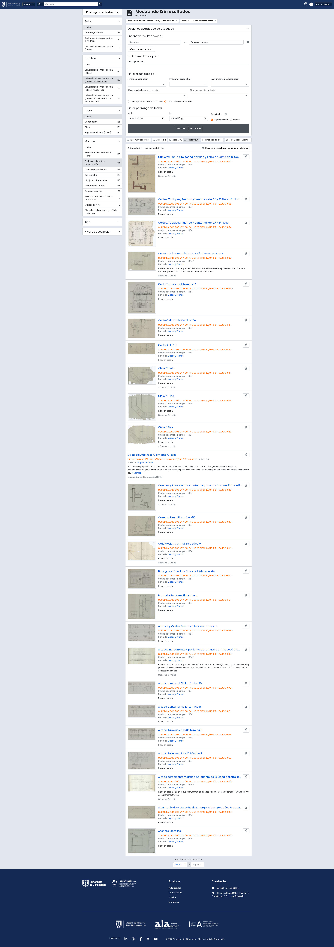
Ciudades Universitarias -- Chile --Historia (102, 212)
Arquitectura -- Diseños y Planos (102, 154)
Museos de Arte (102, 205)
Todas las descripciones (179, 101)
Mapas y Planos (175, 167)
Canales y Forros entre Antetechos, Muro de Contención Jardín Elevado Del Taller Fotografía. (200, 485)
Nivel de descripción (98, 232)
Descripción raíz (136, 61)
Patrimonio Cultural (102, 186)
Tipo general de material (202, 90)
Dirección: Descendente (237, 140)
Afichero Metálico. (169, 830)
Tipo (87, 222)
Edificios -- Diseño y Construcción (102, 163)
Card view (177, 140)
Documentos (175, 892)
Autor (88, 21)
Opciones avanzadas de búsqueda (151, 29)
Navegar (28, 4)
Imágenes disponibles (180, 78)
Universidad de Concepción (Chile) (102, 48)
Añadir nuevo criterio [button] (140, 49)
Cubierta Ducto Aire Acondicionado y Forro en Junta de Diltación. (200, 157)
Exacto (236, 119)
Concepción (102, 122)
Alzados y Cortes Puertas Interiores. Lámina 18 (188, 626)
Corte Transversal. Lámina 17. (177, 284)
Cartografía (102, 176)
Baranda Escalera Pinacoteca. (178, 595)
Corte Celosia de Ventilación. (177, 320)
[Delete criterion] (248, 42)
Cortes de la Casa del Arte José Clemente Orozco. (191, 253)
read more (136, 473)
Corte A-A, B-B (167, 345)
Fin (170, 113)
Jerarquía (161, 140)
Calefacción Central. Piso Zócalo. (179, 543)
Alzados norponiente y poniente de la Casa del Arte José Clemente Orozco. (200, 649)
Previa (178, 864)
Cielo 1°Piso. (165, 427)
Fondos (172, 897)
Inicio (130, 113)
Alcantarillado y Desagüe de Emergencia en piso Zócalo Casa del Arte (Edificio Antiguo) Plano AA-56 (200, 807)
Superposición (221, 119)
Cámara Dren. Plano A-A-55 (176, 517)
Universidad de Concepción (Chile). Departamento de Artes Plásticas (102, 98)
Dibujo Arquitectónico (102, 181)
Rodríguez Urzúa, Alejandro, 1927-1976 (102, 40)
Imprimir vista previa (140, 140)
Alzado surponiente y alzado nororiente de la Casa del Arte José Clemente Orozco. (200, 776)
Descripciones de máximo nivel (147, 101)
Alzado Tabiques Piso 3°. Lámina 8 (180, 730)
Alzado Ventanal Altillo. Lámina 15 (180, 683)
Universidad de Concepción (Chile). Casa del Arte (102, 80)
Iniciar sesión (322, 4)
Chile (102, 128)
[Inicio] (12, 4)
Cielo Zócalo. (166, 368)
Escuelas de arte (102, 192)
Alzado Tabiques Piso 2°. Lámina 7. (180, 753)
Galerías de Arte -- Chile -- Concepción (102, 198)
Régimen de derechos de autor (143, 90)
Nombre (90, 58)
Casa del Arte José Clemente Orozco (152, 454)
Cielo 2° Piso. (166, 396)
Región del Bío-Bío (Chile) (102, 133)
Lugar (88, 110)
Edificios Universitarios (102, 170)
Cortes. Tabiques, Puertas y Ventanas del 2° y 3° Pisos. (193, 222)
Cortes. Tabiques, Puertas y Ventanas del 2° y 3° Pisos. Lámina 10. (200, 199)
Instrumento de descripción (225, 78)
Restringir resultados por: (102, 12)
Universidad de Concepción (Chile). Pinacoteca (102, 88)
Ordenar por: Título (211, 140)
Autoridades (175, 887)
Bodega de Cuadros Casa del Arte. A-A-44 (186, 571)
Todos (88, 27)
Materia (90, 141)
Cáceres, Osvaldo (102, 33)
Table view (192, 140)
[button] (305, 4)
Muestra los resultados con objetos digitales (226, 148)
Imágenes (174, 902)
